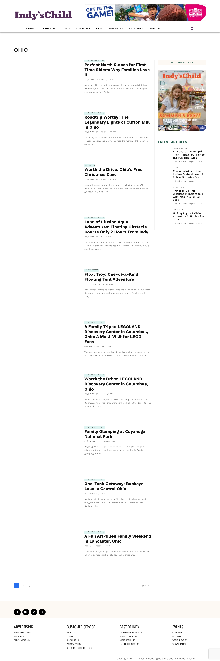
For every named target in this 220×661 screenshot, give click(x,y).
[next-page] (30, 585)
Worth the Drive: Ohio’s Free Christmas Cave (113, 172)
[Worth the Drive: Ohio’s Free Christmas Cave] (47, 186)
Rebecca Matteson (92, 284)
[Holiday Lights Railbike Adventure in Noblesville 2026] (164, 215)
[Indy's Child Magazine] (43, 15)
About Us (71, 632)
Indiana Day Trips (180, 148)
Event (175, 168)
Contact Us (72, 636)
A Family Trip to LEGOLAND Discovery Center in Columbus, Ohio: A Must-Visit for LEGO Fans (116, 334)
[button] (192, 28)
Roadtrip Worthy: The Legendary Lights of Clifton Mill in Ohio (117, 122)
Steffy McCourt (90, 441)
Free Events (177, 636)
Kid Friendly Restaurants (132, 632)
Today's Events (179, 644)
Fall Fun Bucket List (129, 644)
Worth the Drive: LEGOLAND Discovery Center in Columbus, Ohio (116, 384)
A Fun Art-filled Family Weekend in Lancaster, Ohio (117, 539)
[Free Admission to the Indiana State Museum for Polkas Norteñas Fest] (164, 173)
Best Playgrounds (128, 636)
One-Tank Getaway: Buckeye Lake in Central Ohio (113, 486)
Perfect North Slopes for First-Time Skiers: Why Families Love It (117, 69)
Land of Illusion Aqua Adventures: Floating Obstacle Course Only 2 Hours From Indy (116, 226)
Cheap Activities (127, 640)
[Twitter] (42, 612)
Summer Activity (91, 270)
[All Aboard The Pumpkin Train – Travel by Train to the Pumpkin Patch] (164, 153)
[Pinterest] (34, 612)
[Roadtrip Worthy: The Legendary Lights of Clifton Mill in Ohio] (47, 134)
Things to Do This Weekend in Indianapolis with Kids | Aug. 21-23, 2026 (188, 195)
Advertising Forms (23, 632)
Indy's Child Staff (91, 80)
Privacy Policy (74, 644)
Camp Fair (177, 632)
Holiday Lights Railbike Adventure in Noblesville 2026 (188, 216)
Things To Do (178, 187)
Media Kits (19, 636)
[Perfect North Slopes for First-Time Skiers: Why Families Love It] (47, 82)
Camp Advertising (22, 640)
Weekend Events (179, 640)
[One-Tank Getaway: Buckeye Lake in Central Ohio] (47, 501)
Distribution (73, 640)
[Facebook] (17, 612)
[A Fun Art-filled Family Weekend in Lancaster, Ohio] (47, 553)
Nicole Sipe (89, 494)
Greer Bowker (89, 346)
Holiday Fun (89, 165)
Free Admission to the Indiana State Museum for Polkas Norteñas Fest (189, 174)
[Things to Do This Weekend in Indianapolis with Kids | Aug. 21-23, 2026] (164, 192)
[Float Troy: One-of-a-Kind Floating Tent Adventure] (47, 291)
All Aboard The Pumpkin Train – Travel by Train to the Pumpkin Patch (189, 154)
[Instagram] (25, 612)
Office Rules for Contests (79, 648)
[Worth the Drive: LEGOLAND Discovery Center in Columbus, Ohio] (47, 396)
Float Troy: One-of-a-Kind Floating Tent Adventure (111, 277)
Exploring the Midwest (94, 60)
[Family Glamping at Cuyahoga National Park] (47, 448)
